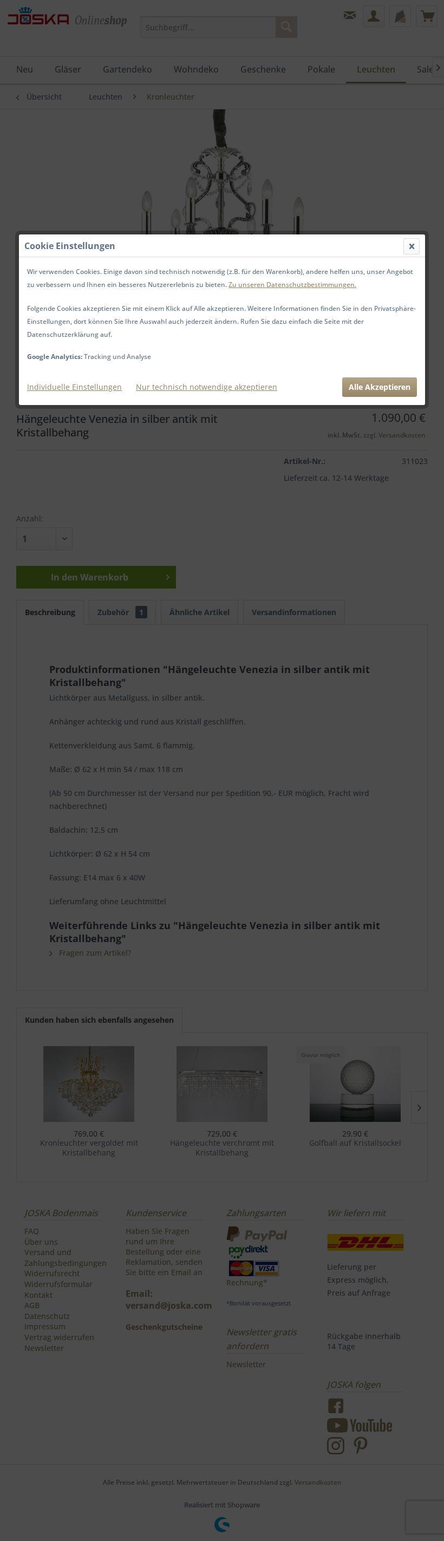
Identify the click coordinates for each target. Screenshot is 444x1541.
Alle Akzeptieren (379, 387)
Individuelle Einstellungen (74, 387)
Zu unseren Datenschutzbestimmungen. (292, 284)
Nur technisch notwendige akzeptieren (206, 387)
